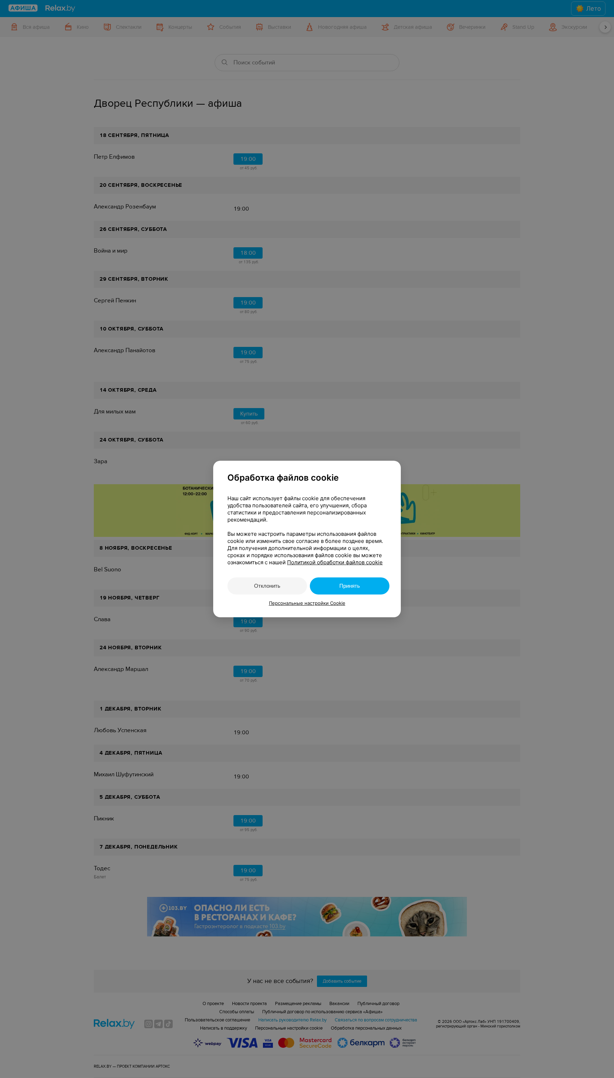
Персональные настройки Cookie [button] (307, 603)
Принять (349, 586)
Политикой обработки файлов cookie (335, 562)
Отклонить (267, 586)
